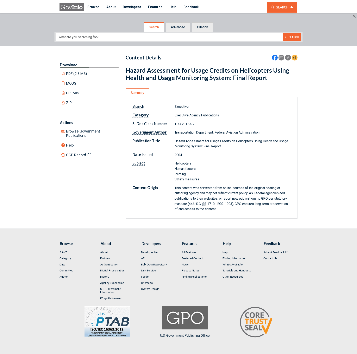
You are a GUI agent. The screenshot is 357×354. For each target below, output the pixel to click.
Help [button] (172, 7)
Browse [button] (93, 7)
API (143, 258)
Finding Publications (194, 276)
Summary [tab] (137, 93)
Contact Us (270, 258)
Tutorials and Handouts (237, 270)
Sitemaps (147, 282)
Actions (66, 122)
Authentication (109, 264)
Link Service (148, 270)
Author (64, 276)
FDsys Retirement (111, 298)
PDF (76, 73)
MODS (71, 83)
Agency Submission (112, 282)
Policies (105, 258)
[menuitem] (93, 7)
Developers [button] (132, 7)
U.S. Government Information (110, 290)
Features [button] (155, 7)
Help (70, 145)
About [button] (111, 7)
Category (65, 258)
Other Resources (233, 276)
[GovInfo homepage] (72, 7)
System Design (150, 288)
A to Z (63, 252)
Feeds (145, 276)
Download (68, 65)
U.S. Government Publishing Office (185, 335)
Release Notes (190, 270)
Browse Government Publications (83, 133)
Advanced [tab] (178, 27)
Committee (66, 270)
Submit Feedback (274, 252)
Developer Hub (150, 252)
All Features (189, 252)
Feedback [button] (191, 7)
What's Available (233, 264)
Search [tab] (154, 27)
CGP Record (76, 155)
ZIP (69, 103)
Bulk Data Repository (154, 264)
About (104, 252)
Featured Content (192, 258)
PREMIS (72, 93)
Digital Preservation (112, 270)
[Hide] (354, 16)
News (185, 264)
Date (62, 264)
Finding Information (234, 258)
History (104, 276)
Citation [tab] (202, 27)
